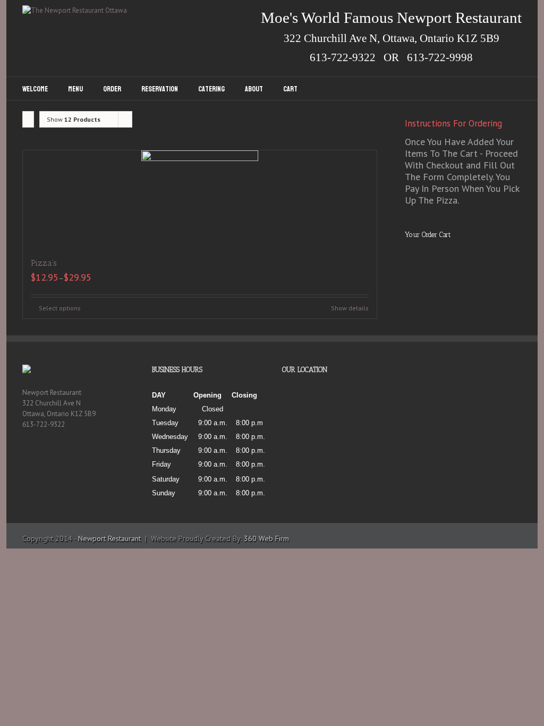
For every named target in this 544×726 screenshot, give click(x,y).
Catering (211, 89)
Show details (350, 308)
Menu (75, 89)
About (254, 89)
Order (112, 89)
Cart (290, 89)
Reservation (159, 89)
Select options (60, 308)
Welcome (35, 89)
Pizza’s (44, 263)
